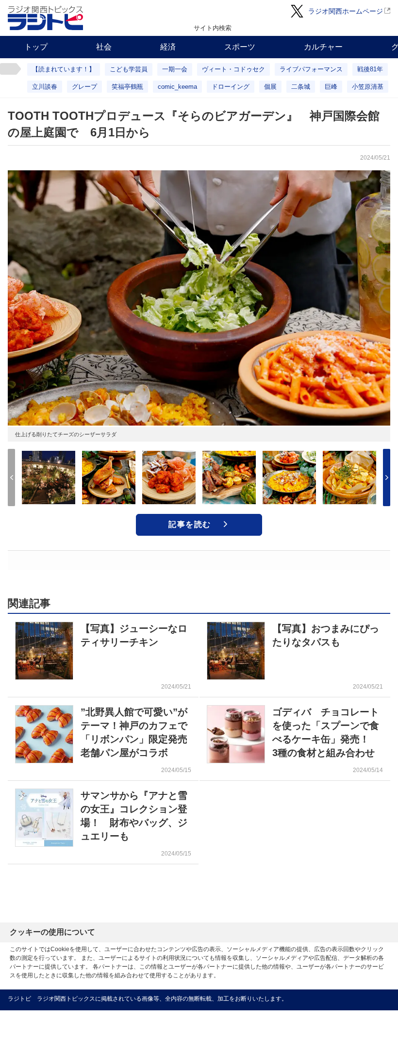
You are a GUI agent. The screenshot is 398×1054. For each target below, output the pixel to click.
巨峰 (331, 86)
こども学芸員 (129, 69)
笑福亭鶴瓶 (127, 86)
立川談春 (44, 86)
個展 (270, 86)
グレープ (84, 86)
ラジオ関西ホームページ (345, 11)
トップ (36, 47)
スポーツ (239, 47)
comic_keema (177, 86)
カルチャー (323, 47)
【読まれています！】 (63, 69)
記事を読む (189, 524)
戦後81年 (370, 69)
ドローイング (230, 86)
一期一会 (174, 69)
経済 (168, 47)
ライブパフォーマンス (311, 69)
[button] (386, 477)
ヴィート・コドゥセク (233, 69)
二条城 (300, 86)
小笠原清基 (367, 86)
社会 (104, 47)
